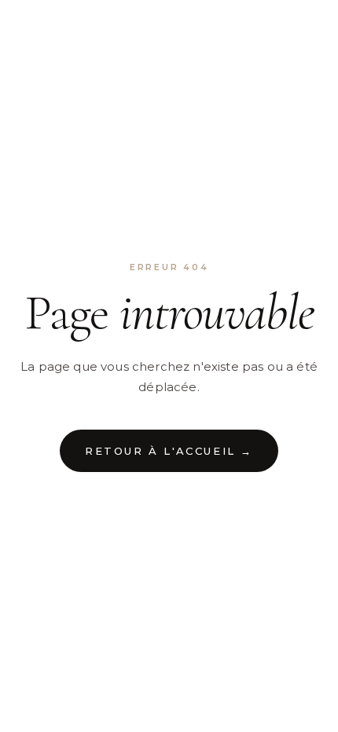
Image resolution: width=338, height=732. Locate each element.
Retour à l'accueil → (169, 451)
